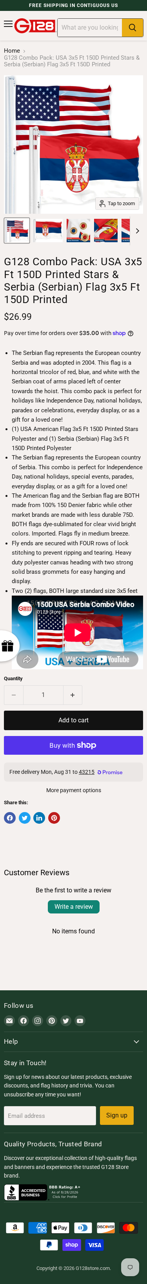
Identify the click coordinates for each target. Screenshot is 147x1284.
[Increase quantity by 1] (73, 695)
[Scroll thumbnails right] (136, 230)
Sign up (116, 1115)
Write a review (73, 906)
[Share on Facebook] (10, 818)
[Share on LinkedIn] (39, 818)
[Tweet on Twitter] (25, 818)
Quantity (13, 678)
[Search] (132, 28)
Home (12, 51)
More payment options (73, 790)
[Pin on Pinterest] (54, 818)
